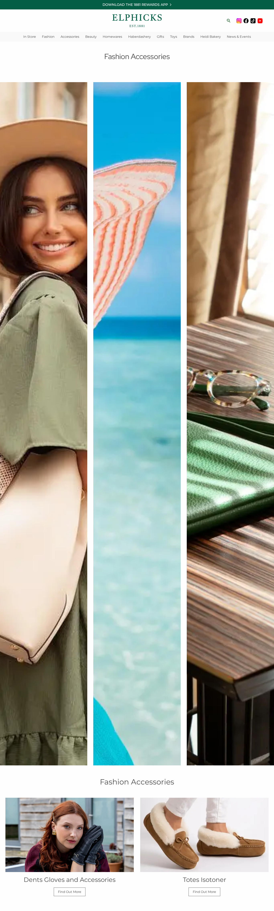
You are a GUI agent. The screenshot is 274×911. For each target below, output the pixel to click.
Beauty (91, 37)
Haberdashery (139, 37)
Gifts (160, 37)
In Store (29, 37)
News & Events (239, 37)
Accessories (70, 37)
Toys (173, 37)
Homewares (112, 37)
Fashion (48, 37)
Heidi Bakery (210, 37)
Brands (188, 37)
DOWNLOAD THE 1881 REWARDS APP (135, 5)
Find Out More (69, 892)
